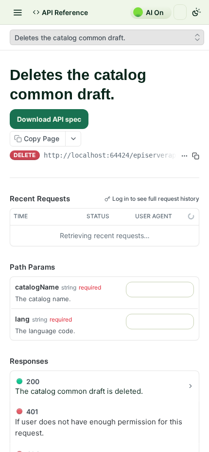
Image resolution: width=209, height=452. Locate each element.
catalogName (37, 287)
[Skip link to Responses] (3, 361)
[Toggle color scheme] (196, 12)
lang (22, 319)
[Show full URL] (184, 156)
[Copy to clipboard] (195, 156)
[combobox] (160, 289)
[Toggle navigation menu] (17, 12)
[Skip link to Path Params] (3, 267)
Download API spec (49, 119)
